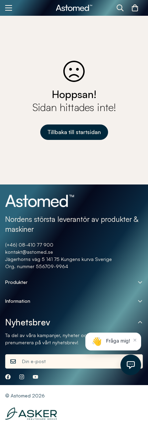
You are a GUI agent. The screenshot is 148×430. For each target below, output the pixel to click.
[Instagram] (21, 377)
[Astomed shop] (74, 8)
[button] (135, 8)
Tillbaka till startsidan (74, 132)
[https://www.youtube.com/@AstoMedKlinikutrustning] (35, 377)
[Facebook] (8, 377)
